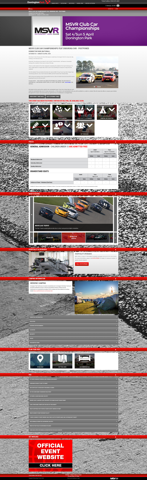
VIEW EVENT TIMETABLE (37, 96)
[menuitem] (111, 9)
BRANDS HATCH (55, 3)
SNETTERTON (71, 3)
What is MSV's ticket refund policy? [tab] (39, 413)
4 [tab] (100, 86)
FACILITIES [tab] (32, 321)
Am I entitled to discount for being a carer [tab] (42, 387)
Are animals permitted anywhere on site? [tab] (41, 421)
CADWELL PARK (80, 3)
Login (116, 8)
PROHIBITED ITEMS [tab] (34, 342)
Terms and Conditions (72, 478)
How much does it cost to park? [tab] (39, 383)
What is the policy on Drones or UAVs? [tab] (40, 425)
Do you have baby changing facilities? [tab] (40, 391)
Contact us (110, 8)
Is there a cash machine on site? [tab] (39, 396)
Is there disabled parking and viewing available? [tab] (43, 379)
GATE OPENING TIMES (53, 96)
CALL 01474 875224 (82, 264)
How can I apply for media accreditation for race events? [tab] (46, 430)
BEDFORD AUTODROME (90, 3)
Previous (31, 214)
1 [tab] (94, 86)
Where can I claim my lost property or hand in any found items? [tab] (48, 400)
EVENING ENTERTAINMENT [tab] (36, 325)
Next (115, 214)
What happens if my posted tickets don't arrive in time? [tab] (45, 408)
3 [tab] (98, 86)
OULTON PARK (63, 3)
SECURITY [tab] (32, 334)
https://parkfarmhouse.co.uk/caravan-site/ (43, 290)
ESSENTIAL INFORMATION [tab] (36, 317)
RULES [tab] (31, 338)
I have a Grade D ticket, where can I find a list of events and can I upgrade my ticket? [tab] (53, 417)
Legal (78, 478)
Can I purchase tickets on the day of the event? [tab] (43, 404)
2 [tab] (96, 86)
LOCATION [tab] (32, 329)
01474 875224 (95, 258)
